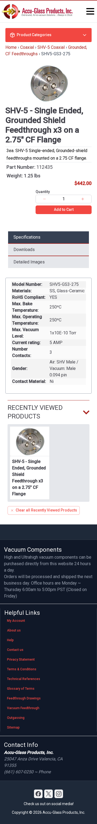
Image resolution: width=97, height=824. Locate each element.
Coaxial (27, 47)
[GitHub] (58, 793)
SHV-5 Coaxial (51, 47)
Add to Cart (64, 209)
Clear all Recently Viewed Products (46, 510)
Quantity (43, 192)
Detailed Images (29, 262)
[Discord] (38, 793)
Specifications (26, 237)
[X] (48, 793)
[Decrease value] (44, 199)
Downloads (24, 249)
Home (11, 47)
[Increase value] (82, 199)
